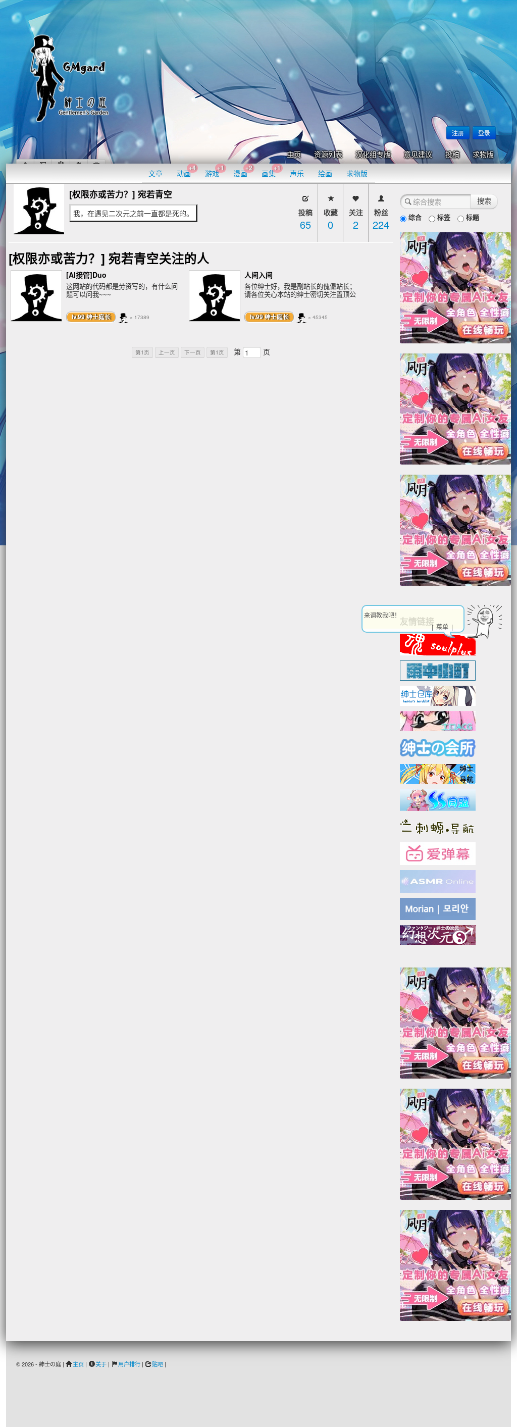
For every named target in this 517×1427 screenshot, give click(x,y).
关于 (101, 1364)
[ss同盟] (438, 799)
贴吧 (157, 1364)
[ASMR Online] (438, 881)
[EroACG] (438, 720)
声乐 (297, 173)
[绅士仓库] (438, 695)
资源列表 (328, 155)
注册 (458, 132)
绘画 (325, 173)
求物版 (483, 155)
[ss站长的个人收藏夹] (438, 773)
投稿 (452, 155)
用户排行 (129, 1364)
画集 (271, 171)
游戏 (214, 171)
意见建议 (418, 155)
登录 (484, 132)
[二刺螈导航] (438, 826)
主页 (294, 155)
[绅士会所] (438, 746)
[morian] (438, 908)
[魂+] (438, 643)
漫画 (242, 171)
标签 (442, 217)
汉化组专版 (373, 155)
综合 (414, 217)
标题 (471, 217)
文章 (155, 173)
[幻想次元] (438, 934)
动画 (186, 171)
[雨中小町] (438, 670)
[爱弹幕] (438, 853)
